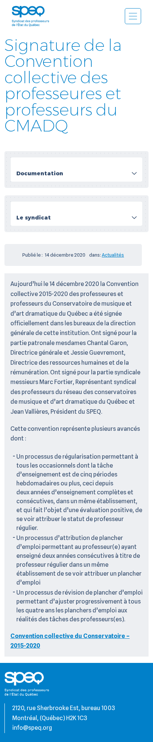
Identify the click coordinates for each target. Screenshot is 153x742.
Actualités (113, 255)
